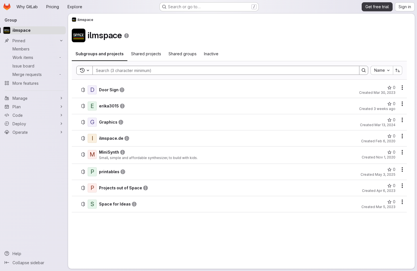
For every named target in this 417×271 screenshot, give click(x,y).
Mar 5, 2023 (385, 207)
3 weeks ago (384, 109)
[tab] (99, 54)
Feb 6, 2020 (385, 141)
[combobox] (381, 70)
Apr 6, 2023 (385, 191)
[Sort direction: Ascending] (397, 70)
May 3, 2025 (385, 174)
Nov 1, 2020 (385, 157)
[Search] (363, 70)
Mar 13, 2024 (384, 125)
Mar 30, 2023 (384, 92)
